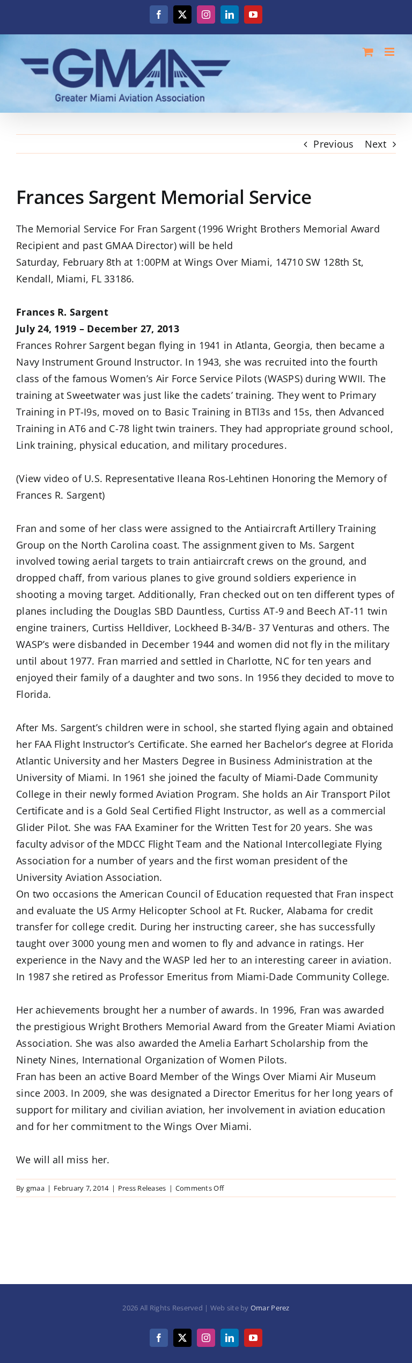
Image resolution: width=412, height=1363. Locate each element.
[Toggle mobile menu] (390, 51)
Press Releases (142, 1188)
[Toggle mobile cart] (368, 51)
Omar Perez (270, 1308)
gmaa (35, 1188)
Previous (333, 143)
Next (375, 143)
